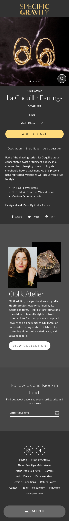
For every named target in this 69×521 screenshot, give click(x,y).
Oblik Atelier (34, 91)
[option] (34, 51)
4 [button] (39, 81)
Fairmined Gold (44, 476)
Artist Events (23, 476)
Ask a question (52, 148)
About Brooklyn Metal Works (34, 465)
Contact (14, 487)
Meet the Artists (40, 459)
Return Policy (48, 482)
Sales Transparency (34, 487)
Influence (54, 487)
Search (23, 459)
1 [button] (30, 81)
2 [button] (33, 81)
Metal (32, 114)
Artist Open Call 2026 (28, 471)
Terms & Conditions (24, 482)
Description (15, 148)
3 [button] (36, 81)
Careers (49, 471)
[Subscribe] (56, 413)
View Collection (30, 345)
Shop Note (32, 148)
